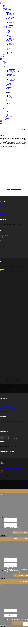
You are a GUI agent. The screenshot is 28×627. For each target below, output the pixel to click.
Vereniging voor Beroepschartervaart (14, 267)
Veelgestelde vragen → (5, 214)
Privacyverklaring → (4, 206)
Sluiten (3, 535)
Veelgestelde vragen (4, 411)
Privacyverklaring (11, 527)
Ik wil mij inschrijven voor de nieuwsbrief (17, 569)
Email (6, 522)
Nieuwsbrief (8, 567)
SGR (14, 380)
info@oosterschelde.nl (4, 2)
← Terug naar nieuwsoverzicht (14, 189)
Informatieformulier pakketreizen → (8, 211)
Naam (6, 517)
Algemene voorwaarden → (6, 209)
